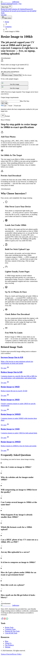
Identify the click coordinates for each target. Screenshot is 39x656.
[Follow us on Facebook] (2, 619)
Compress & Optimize (18, 9)
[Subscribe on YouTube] (4, 619)
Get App (3, 15)
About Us (8, 643)
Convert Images (20, 11)
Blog (6, 641)
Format (7, 116)
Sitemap (7, 647)
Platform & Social (9, 11)
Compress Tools (10, 629)
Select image (8, 75)
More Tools (5, 7)
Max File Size (24, 101)
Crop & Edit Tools (11, 633)
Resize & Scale (6, 9)
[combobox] (3, 115)
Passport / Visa (16, 4)
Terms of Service (6, 654)
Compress (8, 4)
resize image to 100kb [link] (12, 31)
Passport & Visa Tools (12, 631)
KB (3, 103)
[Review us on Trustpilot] (7, 619)
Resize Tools (9, 627)
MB (6, 103)
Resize (3, 4)
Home (7, 22)
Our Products (9, 645)
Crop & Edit (30, 11)
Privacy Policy (17, 654)
